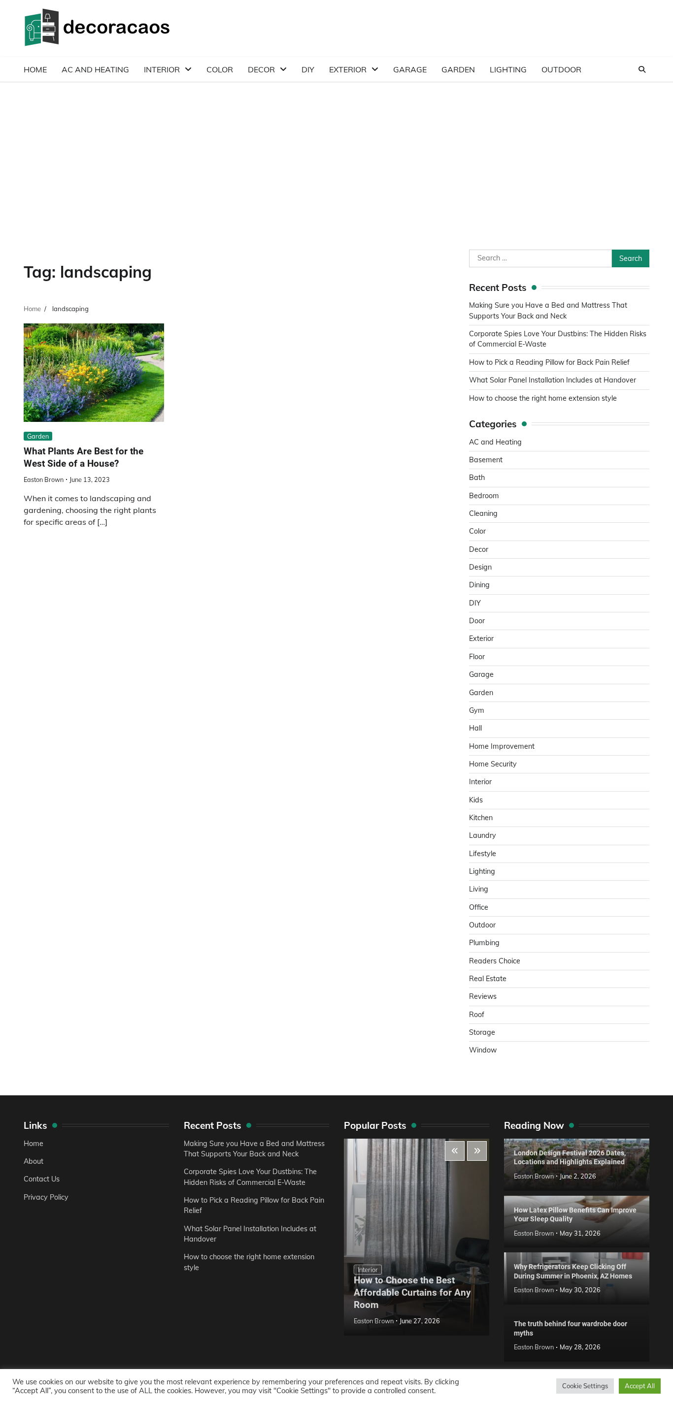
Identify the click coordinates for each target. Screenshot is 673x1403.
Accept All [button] (640, 1386)
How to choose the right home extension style (543, 398)
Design (480, 567)
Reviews (483, 996)
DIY (308, 69)
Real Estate (487, 978)
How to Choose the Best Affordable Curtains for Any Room (412, 1292)
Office (478, 907)
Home (35, 69)
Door (477, 620)
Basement (486, 459)
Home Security (493, 764)
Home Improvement (502, 746)
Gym (476, 710)
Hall (475, 728)
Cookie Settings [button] (585, 1386)
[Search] (642, 69)
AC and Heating (95, 69)
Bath (477, 477)
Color (219, 69)
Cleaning (483, 513)
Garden (458, 69)
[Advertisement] (336, 156)
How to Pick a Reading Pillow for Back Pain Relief (549, 362)
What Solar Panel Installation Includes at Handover (552, 380)
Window (483, 1050)
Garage (410, 69)
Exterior (348, 69)
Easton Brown (44, 479)
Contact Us (42, 1179)
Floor (477, 656)
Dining (479, 584)
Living (478, 889)
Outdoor (561, 69)
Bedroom (484, 495)
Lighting (508, 69)
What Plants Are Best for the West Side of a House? (83, 457)
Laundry (482, 835)
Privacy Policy (46, 1197)
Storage (482, 1032)
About (33, 1161)
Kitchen (481, 817)
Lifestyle (482, 853)
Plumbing (484, 942)
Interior (162, 69)
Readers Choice (494, 961)
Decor (261, 69)
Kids (476, 800)
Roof (476, 1014)
